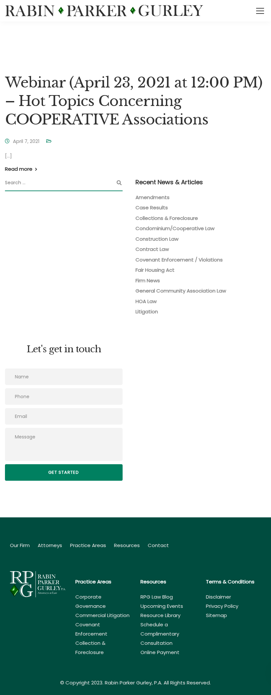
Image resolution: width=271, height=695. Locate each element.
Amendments (153, 197)
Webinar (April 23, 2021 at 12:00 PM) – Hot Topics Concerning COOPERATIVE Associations (133, 101)
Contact (158, 545)
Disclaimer (218, 596)
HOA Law (146, 301)
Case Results (152, 207)
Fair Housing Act (155, 269)
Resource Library (160, 615)
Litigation (147, 311)
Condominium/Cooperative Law (175, 228)
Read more (18, 168)
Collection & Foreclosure (90, 648)
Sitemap (216, 615)
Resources (127, 545)
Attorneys (50, 545)
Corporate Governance (90, 601)
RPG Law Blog (156, 596)
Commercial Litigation (102, 615)
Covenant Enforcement (91, 629)
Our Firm (20, 545)
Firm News (148, 280)
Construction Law (157, 238)
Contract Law (152, 249)
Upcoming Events (161, 606)
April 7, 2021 (26, 141)
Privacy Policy (222, 606)
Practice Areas (88, 545)
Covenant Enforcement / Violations (179, 259)
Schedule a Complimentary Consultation (159, 633)
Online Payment (159, 652)
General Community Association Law (181, 290)
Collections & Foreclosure (167, 218)
